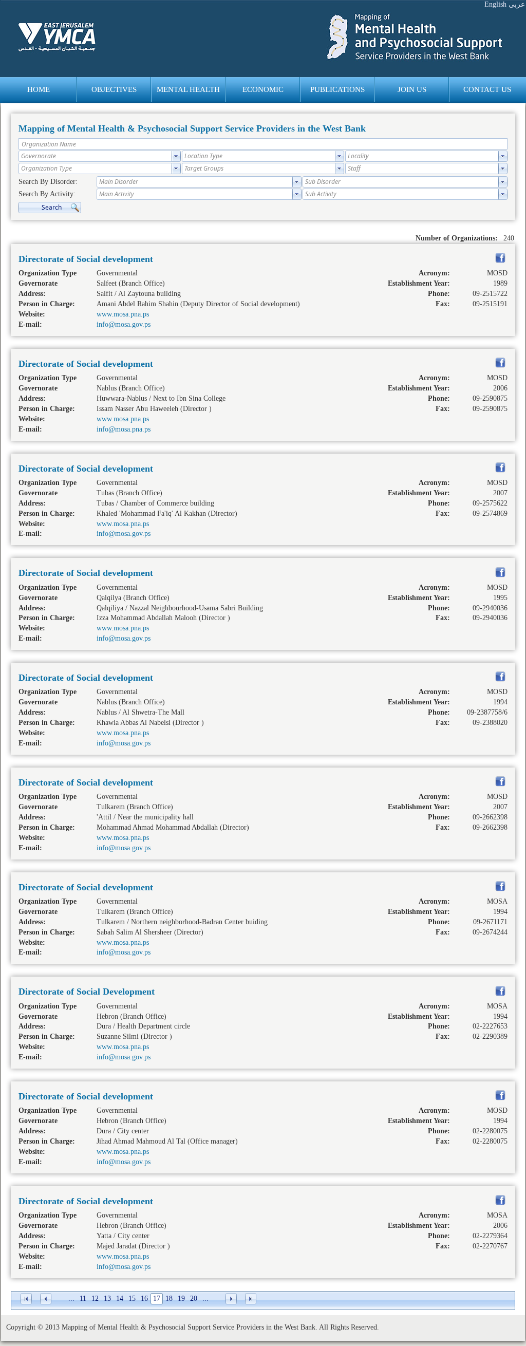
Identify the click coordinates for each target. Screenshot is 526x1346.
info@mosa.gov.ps (124, 324)
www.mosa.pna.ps (123, 314)
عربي (517, 4)
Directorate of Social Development (86, 991)
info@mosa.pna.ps (124, 429)
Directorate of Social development (85, 259)
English (495, 4)
